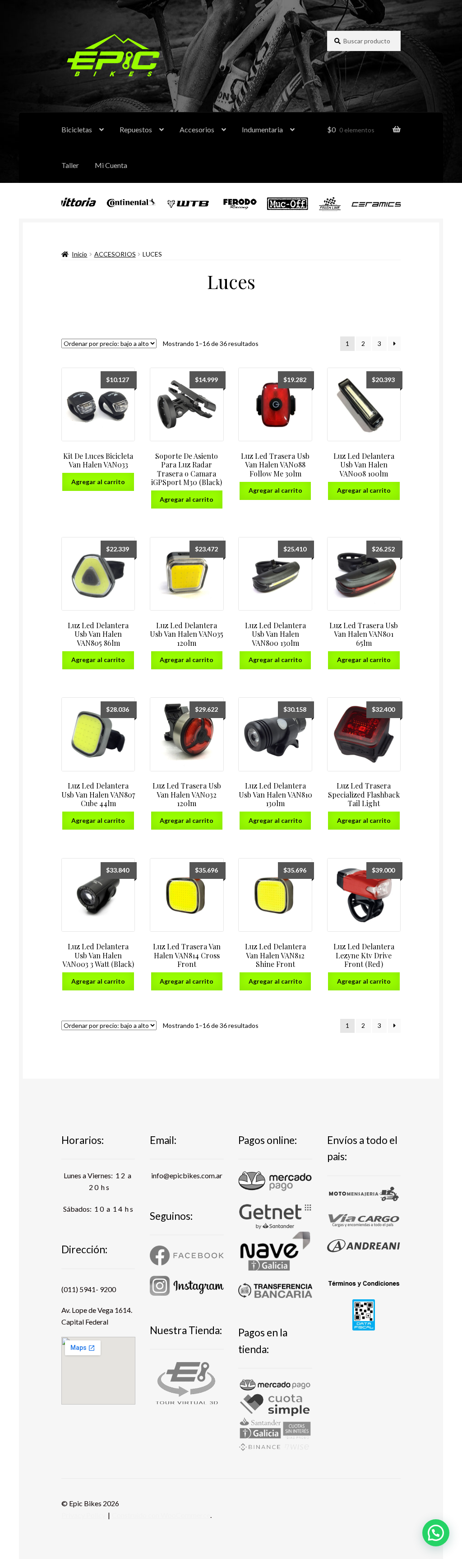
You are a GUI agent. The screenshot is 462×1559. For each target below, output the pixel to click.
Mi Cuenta (111, 165)
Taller (70, 165)
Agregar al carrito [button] (98, 481)
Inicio (79, 254)
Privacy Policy (83, 1515)
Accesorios (197, 129)
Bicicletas (76, 129)
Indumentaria (262, 129)
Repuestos (136, 129)
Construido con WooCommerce (161, 1515)
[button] (435, 1532)
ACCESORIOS (115, 254)
